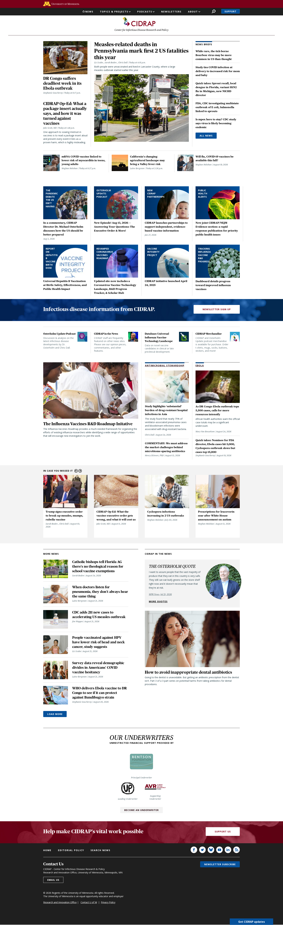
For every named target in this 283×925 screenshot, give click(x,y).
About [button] (193, 11)
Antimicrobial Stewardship (164, 365)
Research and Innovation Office (60, 902)
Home (47, 850)
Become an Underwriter (141, 810)
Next (80, 471)
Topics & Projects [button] (114, 11)
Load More (55, 714)
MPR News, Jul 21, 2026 (160, 594)
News (89, 11)
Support (230, 11)
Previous (76, 471)
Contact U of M (89, 902)
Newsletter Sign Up (217, 309)
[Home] (139, 21)
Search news (100, 850)
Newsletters (171, 11)
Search (213, 11)
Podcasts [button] (144, 11)
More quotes (158, 601)
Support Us (223, 831)
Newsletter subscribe (220, 864)
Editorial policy (71, 850)
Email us (53, 879)
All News (206, 135)
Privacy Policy (108, 902)
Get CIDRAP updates (251, 922)
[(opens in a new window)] (61, 4)
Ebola (200, 365)
